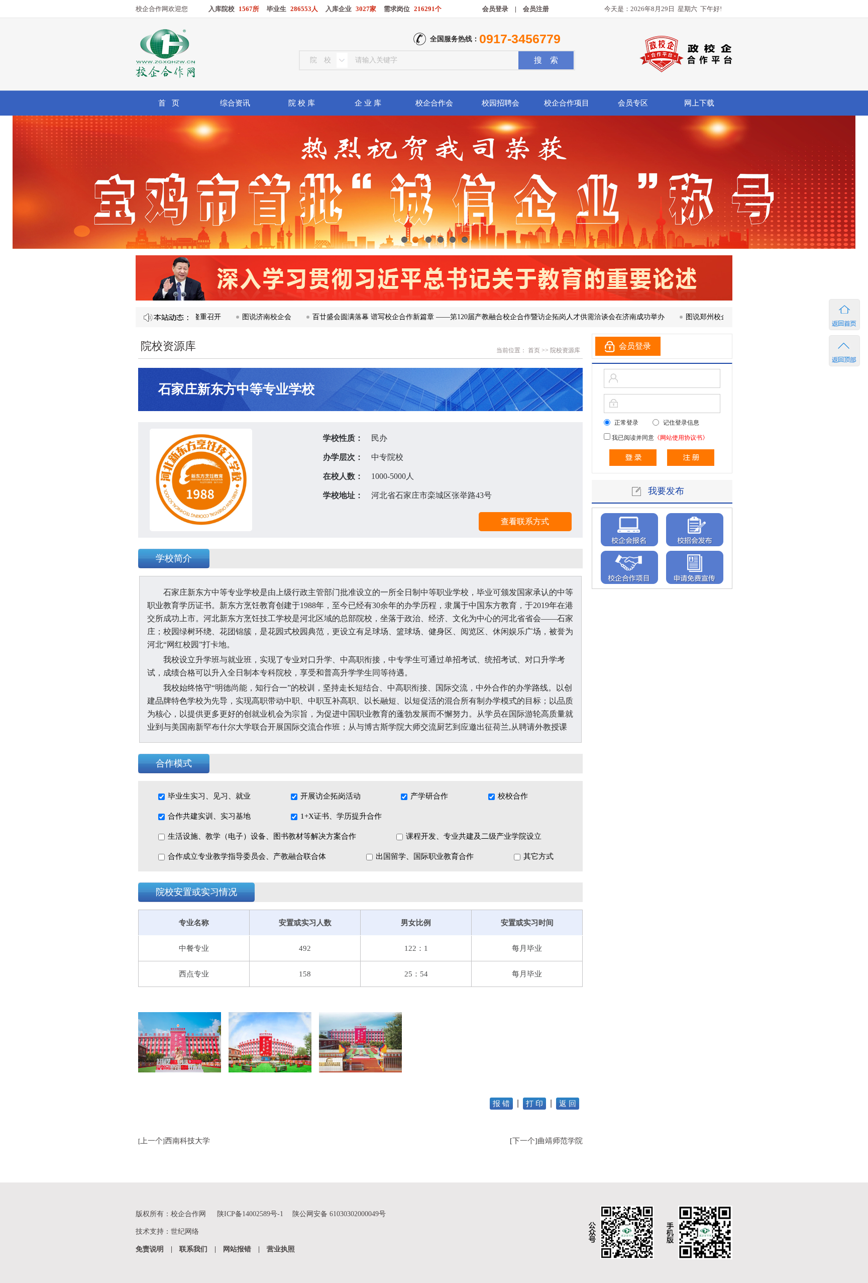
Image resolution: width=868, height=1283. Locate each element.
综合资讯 (235, 103)
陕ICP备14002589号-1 (250, 1214)
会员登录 (495, 9)
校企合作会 (434, 103)
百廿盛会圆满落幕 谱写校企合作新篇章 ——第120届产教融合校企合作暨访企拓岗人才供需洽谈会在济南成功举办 (445, 317)
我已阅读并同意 (659, 437)
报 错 (501, 1104)
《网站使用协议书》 (681, 437)
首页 (533, 350)
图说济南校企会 (223, 317)
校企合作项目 (566, 103)
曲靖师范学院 (560, 1141)
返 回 (567, 1104)
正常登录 (626, 422)
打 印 (534, 1104)
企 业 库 (368, 103)
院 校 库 (301, 103)
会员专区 (633, 103)
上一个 (151, 1141)
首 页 (168, 103)
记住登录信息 (681, 422)
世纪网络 (185, 1231)
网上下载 (699, 103)
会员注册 (536, 9)
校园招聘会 (500, 103)
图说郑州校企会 (667, 317)
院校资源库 (565, 350)
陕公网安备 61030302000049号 (339, 1214)
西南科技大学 (187, 1141)
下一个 (523, 1141)
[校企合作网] (164, 55)
